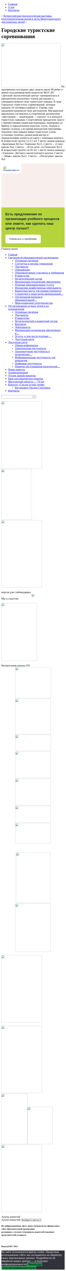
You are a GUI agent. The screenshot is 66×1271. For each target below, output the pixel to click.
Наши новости (16, 369)
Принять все (34, 1264)
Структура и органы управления (34, 263)
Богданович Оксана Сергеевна (32, 387)
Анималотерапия (18, 372)
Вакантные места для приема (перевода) (38, 290)
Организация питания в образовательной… (28, 298)
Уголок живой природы (22, 375)
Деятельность (22, 327)
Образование (22, 269)
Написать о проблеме (23, 238)
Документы (21, 266)
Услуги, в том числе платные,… (33, 336)
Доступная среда (24, 339)
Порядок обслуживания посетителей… (37, 366)
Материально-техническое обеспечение (38, 281)
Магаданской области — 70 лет (26, 381)
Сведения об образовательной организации (33, 257)
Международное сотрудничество (34, 303)
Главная (12, 4)
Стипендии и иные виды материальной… (39, 293)
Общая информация (26, 345)
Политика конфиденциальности (19, 1268)
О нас (11, 7)
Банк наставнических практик (25, 378)
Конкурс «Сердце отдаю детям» (26, 384)
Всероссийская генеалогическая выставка (27, 15)
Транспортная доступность (30, 348)
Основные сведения (26, 260)
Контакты (13, 10)
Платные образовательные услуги (34, 284)
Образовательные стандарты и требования (39, 272)
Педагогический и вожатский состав (36, 321)
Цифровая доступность (28, 363)
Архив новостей (10, 1219)
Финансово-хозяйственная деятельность (38, 287)
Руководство (22, 275)
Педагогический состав (28, 278)
